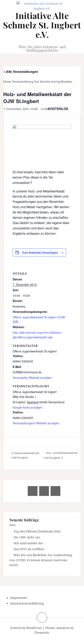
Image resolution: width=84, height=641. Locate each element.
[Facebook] (44, 491)
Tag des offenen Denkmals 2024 (37, 531)
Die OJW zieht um (27, 537)
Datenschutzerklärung (27, 603)
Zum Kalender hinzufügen (40, 252)
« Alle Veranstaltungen (20, 71)
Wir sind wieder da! (28, 543)
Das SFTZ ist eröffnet (29, 549)
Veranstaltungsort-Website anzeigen (36, 423)
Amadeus (63, 628)
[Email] (33, 491)
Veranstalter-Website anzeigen (32, 377)
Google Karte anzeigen (27, 407)
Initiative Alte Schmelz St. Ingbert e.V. (42, 25)
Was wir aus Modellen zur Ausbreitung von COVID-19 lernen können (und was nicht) (40, 560)
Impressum (18, 597)
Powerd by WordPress (26, 628)
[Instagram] (55, 491)
